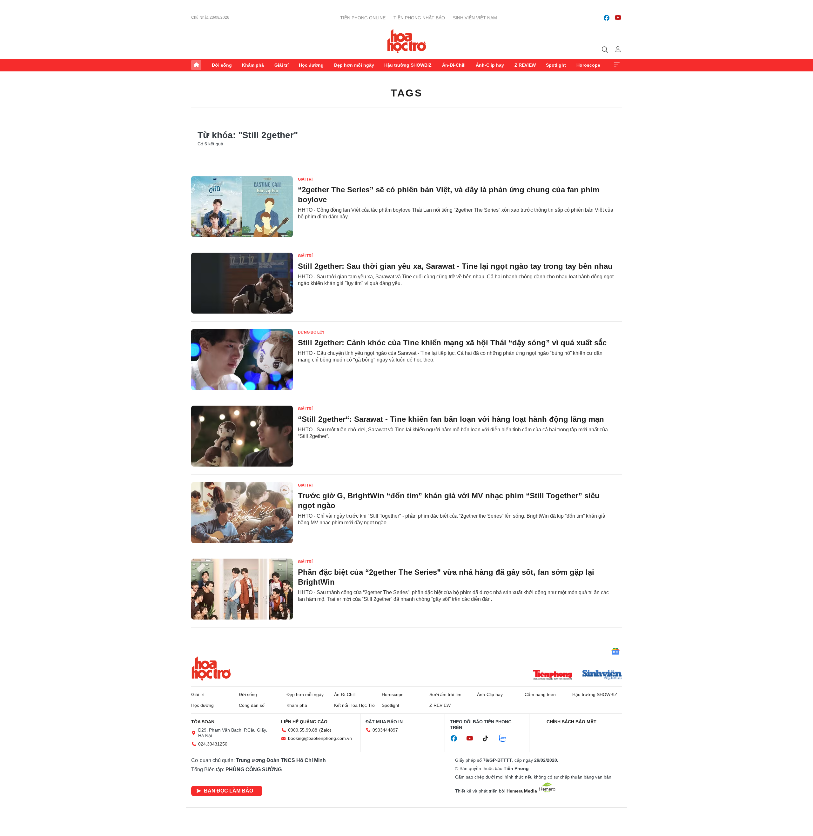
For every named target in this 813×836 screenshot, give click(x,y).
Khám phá (253, 65)
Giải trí (281, 65)
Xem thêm (617, 65)
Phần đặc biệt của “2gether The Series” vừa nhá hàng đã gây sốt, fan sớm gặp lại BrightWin (446, 577)
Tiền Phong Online (363, 17)
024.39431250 (212, 743)
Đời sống (222, 65)
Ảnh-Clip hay (490, 65)
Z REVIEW (525, 65)
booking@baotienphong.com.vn (320, 738)
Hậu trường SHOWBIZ (408, 65)
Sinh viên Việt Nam (475, 17)
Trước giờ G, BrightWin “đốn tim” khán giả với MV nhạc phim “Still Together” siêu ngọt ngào (449, 500)
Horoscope (588, 65)
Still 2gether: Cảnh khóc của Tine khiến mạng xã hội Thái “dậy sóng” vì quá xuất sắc (452, 342)
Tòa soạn (202, 721)
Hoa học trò (211, 668)
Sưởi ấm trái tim (445, 694)
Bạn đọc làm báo (228, 790)
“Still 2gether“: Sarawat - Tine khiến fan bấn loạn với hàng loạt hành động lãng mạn (451, 419)
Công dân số (252, 705)
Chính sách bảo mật (571, 721)
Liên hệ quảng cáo (304, 721)
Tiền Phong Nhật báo (419, 17)
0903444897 (385, 730)
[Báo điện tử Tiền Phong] (552, 675)
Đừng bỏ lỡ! (311, 332)
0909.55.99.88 (302, 730)
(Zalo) (325, 730)
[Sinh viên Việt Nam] (602, 675)
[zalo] (506, 738)
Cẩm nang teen (540, 694)
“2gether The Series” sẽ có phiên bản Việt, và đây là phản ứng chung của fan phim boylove (448, 194)
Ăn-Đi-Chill (454, 65)
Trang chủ (196, 65)
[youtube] (618, 18)
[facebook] (606, 18)
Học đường (311, 65)
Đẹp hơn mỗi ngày (354, 65)
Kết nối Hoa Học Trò (354, 705)
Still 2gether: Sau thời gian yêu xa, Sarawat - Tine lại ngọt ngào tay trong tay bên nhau (455, 266)
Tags (406, 93)
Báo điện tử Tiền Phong (407, 41)
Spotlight (556, 65)
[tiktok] (489, 738)
